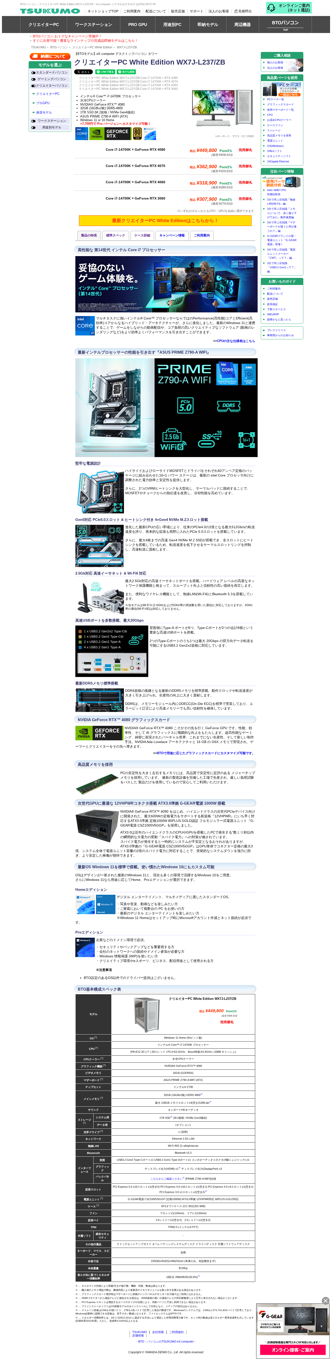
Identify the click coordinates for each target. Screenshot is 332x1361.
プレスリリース (276, 330)
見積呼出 (245, 11)
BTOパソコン (59, 47)
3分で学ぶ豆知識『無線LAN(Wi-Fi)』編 (281, 201)
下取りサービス (276, 309)
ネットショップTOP (102, 11)
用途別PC (172, 24)
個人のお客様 (275, 62)
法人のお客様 (219, 11)
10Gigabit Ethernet (278, 161)
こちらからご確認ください (166, 1178)
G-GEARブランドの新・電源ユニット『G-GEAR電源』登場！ (282, 240)
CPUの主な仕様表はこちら (236, 341)
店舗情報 (138, 1335)
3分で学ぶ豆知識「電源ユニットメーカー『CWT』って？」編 (281, 253)
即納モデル (208, 24)
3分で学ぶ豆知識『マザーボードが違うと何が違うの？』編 (282, 226)
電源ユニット (275, 140)
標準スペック (115, 235)
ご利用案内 (131, 11)
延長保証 (272, 304)
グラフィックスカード (280, 104)
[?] (95, 1037)
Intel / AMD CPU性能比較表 (276, 192)
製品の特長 (89, 235)
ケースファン (275, 125)
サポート (196, 11)
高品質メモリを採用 (279, 135)
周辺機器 (242, 24)
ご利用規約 (176, 1332)
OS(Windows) (275, 145)
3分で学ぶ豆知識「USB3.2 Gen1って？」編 (282, 267)
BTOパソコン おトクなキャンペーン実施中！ (67, 36)
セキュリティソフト (279, 156)
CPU (270, 114)
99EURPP (273, 314)
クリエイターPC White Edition (92, 47)
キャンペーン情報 (172, 235)
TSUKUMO (38, 47)
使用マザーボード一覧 (280, 109)
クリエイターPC (43, 24)
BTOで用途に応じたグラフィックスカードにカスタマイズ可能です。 (206, 753)
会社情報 (158, 1332)
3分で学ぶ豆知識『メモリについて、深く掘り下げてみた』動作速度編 (282, 213)
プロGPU (42, 103)
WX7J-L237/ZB (127, 47)
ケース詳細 (142, 235)
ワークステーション (93, 24)
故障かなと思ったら (279, 319)
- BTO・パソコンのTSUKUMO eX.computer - (166, 1341)
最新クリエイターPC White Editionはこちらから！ (165, 220)
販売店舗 (178, 11)
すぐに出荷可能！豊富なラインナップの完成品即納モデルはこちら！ (85, 40)
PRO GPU (137, 24)
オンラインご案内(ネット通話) (294, 7)
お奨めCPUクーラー (279, 119)
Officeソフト (274, 151)
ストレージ (273, 130)
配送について (156, 11)
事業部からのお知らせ (280, 335)
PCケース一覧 (275, 99)
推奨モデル (44, 112)
